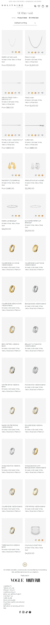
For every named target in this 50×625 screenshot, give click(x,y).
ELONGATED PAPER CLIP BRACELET (33, 221)
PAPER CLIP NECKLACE (9, 57)
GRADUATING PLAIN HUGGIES (34, 180)
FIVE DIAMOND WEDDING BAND (35, 385)
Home (13, 18)
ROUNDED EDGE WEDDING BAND (33, 426)
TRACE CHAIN (29, 97)
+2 (42, 52)
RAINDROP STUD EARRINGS (11, 180)
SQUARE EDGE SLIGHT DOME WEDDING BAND (34, 264)
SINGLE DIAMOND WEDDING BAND (11, 466)
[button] (35, 6)
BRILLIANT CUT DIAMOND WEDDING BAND (33, 345)
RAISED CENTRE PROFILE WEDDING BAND (10, 426)
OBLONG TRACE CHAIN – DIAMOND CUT (10, 98)
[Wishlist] (39, 6)
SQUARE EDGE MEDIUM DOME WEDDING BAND (12, 304)
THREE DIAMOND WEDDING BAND (11, 546)
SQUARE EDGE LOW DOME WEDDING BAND (10, 264)
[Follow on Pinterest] (30, 612)
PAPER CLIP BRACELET (9, 221)
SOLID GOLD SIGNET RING (33, 545)
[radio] (13, 52)
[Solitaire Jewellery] (12, 6)
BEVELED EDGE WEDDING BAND (35, 304)
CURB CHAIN (29, 140)
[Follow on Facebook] (20, 612)
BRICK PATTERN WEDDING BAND (10, 345)
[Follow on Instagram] (23, 612)
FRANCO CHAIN (30, 57)
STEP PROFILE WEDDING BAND (35, 506)
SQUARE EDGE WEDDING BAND (12, 506)
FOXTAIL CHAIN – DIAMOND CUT (12, 140)
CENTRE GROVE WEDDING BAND (10, 385)
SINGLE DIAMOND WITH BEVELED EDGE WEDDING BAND (35, 466)
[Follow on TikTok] (27, 612)
